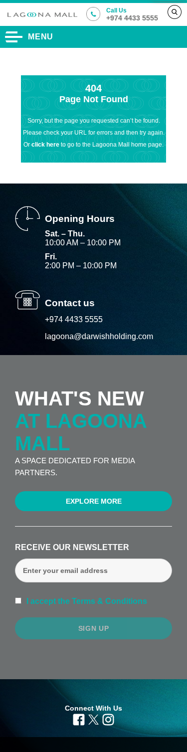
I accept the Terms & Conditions (85, 601)
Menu (40, 36)
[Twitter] (93, 719)
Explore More (94, 501)
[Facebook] (78, 719)
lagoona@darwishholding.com (99, 336)
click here (46, 144)
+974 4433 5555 (74, 319)
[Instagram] (108, 719)
